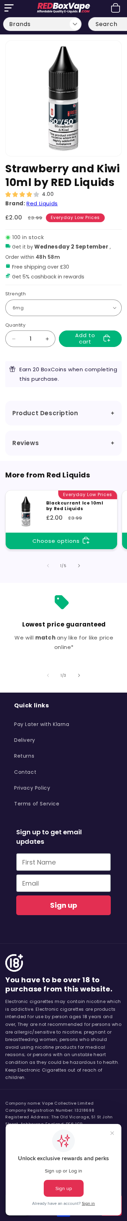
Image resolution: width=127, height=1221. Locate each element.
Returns (24, 755)
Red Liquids (42, 203)
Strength (15, 293)
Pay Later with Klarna (41, 724)
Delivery (24, 740)
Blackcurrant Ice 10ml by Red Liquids (74, 505)
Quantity (15, 325)
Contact (25, 772)
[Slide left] (48, 565)
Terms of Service (37, 803)
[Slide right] (79, 565)
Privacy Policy (32, 787)
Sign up (63, 905)
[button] (9, 8)
